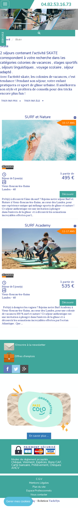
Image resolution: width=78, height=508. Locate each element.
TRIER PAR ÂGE (32, 101)
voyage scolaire (48, 67)
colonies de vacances (34, 62)
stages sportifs (65, 62)
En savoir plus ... (39, 436)
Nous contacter (39, 494)
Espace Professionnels (39, 490)
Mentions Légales (39, 483)
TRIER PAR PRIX (9, 101)
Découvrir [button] (68, 194)
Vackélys (54, 500)
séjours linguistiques (18, 67)
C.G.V (39, 479)
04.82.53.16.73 (56, 4)
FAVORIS (2, 37)
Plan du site (39, 487)
